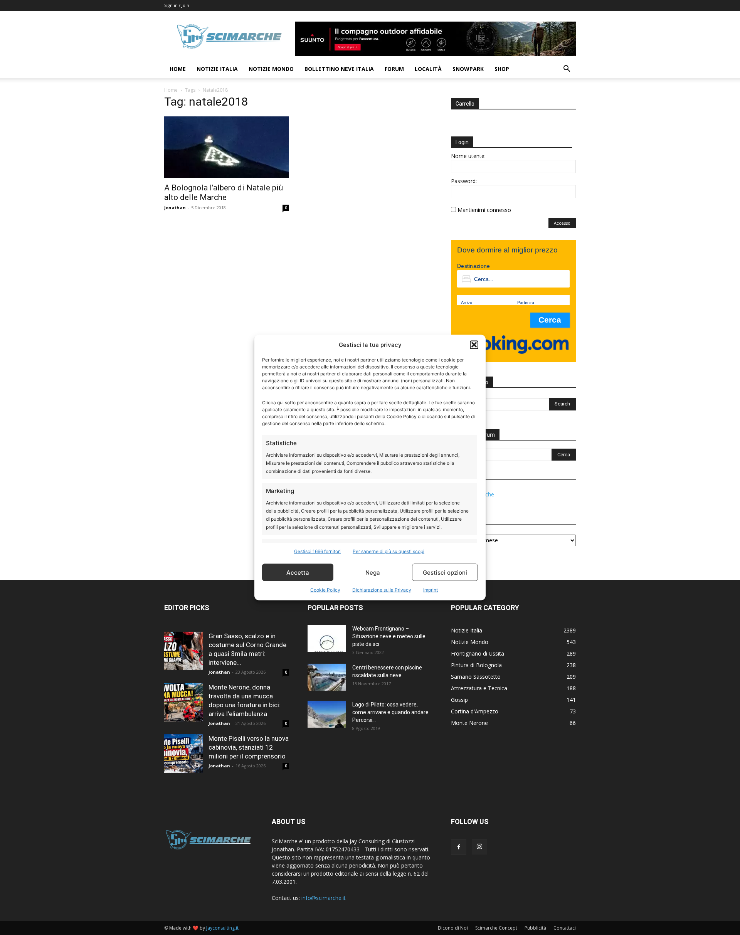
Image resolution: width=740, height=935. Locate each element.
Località (428, 68)
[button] (474, 344)
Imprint (430, 590)
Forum (394, 68)
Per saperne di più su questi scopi (388, 551)
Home (178, 68)
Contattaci (564, 928)
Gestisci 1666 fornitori (317, 551)
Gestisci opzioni (445, 572)
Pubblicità (535, 928)
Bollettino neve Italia (339, 68)
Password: (464, 181)
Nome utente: (468, 156)
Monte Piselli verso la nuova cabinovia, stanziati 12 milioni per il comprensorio (249, 747)
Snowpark (468, 68)
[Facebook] (458, 847)
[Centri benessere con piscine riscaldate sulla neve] (327, 677)
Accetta (297, 572)
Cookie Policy (325, 590)
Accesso (562, 223)
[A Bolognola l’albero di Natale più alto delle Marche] (226, 147)
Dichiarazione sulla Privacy (381, 590)
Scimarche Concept (496, 928)
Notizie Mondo (271, 68)
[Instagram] (479, 846)
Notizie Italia (217, 68)
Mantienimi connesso (484, 210)
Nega (372, 572)
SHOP (501, 68)
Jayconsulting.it (222, 928)
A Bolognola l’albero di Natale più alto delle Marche (223, 192)
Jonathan (175, 207)
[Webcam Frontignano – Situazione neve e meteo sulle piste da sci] (327, 638)
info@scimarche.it (323, 897)
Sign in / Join (176, 5)
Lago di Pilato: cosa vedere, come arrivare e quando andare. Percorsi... (391, 712)
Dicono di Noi (453, 928)
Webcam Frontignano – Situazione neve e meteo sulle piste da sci (389, 636)
